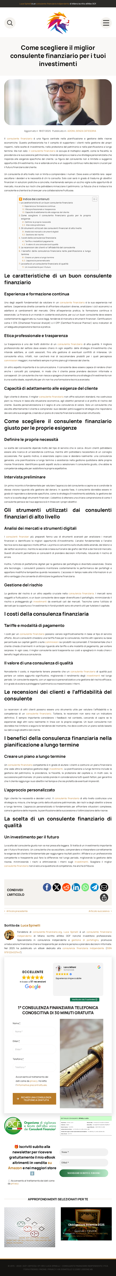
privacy (33, 1080)
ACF (25, 1266)
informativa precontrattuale (32, 1085)
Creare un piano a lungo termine (39, 257)
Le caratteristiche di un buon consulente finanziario (47, 202)
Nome (16, 1023)
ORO (49, 1240)
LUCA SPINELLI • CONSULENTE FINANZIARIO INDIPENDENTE (74, 1266)
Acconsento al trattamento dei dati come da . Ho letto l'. (32, 1081)
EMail (16, 1041)
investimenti (40, 601)
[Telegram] (94, 887)
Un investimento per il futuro (38, 267)
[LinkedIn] (76, 887)
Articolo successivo (99, 911)
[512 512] (58, 12)
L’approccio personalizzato (38, 260)
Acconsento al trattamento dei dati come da (31, 1182)
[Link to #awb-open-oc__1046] (10, 23)
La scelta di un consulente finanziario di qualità (44, 263)
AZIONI (71, 130)
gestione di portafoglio (85, 940)
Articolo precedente (17, 911)
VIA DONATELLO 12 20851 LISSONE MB (75, 1269)
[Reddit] (66, 887)
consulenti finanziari (17, 536)
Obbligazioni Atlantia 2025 (86, 1225)
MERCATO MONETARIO (98, 1233)
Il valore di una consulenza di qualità (42, 244)
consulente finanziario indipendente (52, 3)
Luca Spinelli (25, 3)
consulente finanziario (19, 138)
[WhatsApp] (85, 887)
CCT (32, 1238)
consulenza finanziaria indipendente (83, 948)
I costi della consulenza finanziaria (38, 237)
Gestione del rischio (35, 234)
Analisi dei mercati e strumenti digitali (41, 231)
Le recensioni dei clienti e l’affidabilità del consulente (48, 247)
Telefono (18, 1059)
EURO (37, 1238)
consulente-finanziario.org (47, 931)
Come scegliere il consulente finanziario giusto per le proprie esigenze (56, 217)
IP (39, 1266)
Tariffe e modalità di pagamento (39, 241)
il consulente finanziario (42, 150)
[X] (57, 887)
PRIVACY (52, 1269)
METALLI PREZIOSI (26, 1240)
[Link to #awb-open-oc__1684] (106, 23)
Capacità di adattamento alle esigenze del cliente (47, 212)
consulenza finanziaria (81, 593)
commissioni (11, 360)
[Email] (104, 887)
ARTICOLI (32, 1266)
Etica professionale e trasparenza (40, 209)
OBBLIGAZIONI (41, 1240)
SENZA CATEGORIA (86, 130)
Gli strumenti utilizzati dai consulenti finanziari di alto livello (51, 228)
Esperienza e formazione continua (40, 206)
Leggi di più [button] (61, 991)
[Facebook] (47, 887)
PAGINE (42, 1269)
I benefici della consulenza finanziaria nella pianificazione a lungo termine (56, 253)
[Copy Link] (104, 897)
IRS (43, 1266)
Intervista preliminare (35, 225)
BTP (27, 1238)
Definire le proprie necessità (38, 222)
